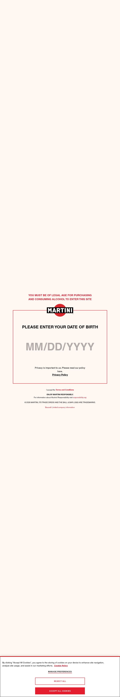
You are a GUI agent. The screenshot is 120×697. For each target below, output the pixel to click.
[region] (60, 676)
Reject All (60, 681)
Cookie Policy (61, 666)
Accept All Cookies (60, 691)
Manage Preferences (60, 672)
